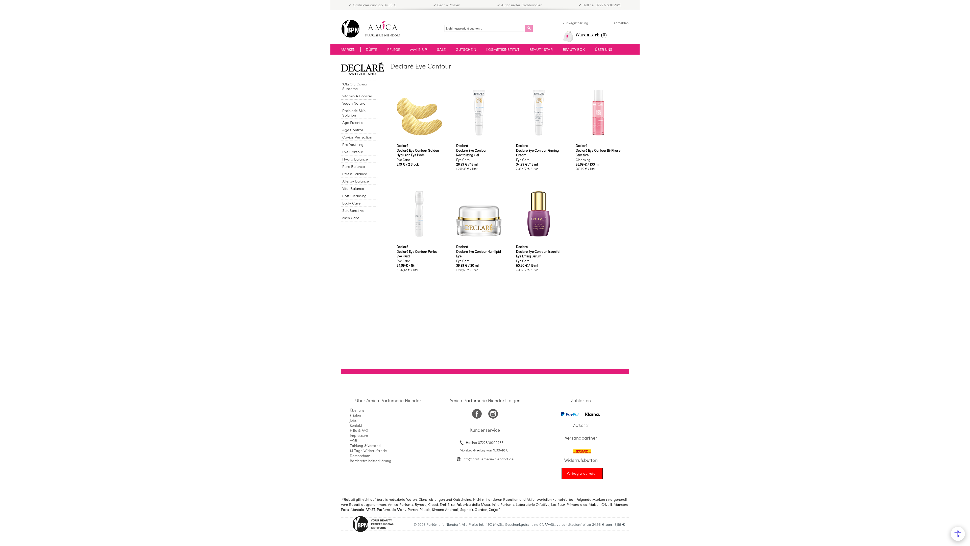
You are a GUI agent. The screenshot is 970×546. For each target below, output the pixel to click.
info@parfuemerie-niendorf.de (488, 459)
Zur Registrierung (575, 23)
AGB (353, 440)
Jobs (353, 420)
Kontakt (356, 425)
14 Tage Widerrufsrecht (368, 450)
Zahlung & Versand (365, 445)
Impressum (359, 435)
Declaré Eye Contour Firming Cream (537, 152)
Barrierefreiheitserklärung (370, 460)
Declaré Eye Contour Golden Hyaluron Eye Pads (418, 152)
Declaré (402, 145)
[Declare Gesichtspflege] (362, 68)
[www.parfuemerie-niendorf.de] (375, 29)
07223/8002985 (490, 442)
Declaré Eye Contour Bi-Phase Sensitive (598, 152)
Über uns (357, 410)
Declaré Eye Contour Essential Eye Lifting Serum (538, 253)
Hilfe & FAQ (359, 430)
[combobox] (485, 28)
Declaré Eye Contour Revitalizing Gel (471, 152)
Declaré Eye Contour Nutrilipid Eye (478, 253)
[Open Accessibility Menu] (958, 534)
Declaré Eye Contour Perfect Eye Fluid (418, 253)
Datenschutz (360, 455)
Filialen (355, 415)
